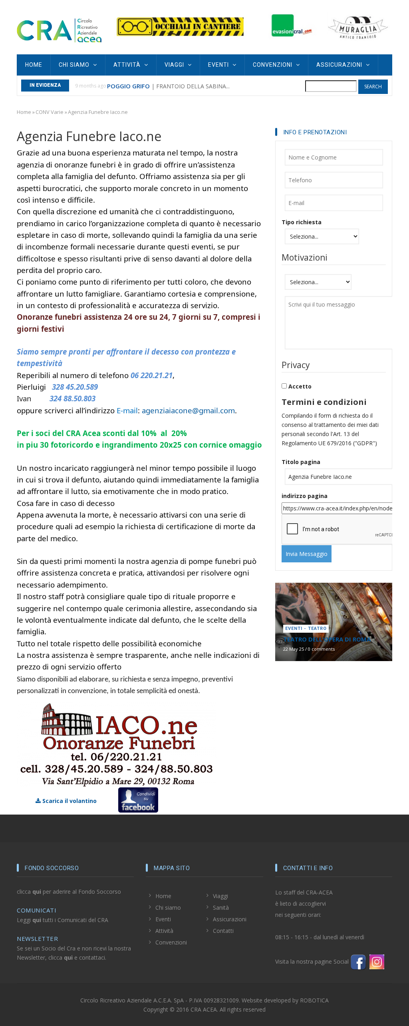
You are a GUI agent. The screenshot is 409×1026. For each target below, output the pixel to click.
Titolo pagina (301, 462)
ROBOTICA (314, 1000)
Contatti (223, 930)
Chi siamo (168, 907)
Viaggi (175, 65)
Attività (127, 65)
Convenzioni (273, 65)
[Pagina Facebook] (358, 961)
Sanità (221, 907)
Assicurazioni (340, 65)
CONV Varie (50, 112)
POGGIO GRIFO (128, 86)
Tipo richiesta (302, 222)
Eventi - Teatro (306, 628)
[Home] (59, 29)
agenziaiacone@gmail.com (188, 410)
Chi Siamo (75, 65)
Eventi (219, 65)
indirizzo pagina (305, 496)
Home (33, 65)
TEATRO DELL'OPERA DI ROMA (327, 639)
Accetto (300, 386)
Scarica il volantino (69, 801)
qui (36, 891)
